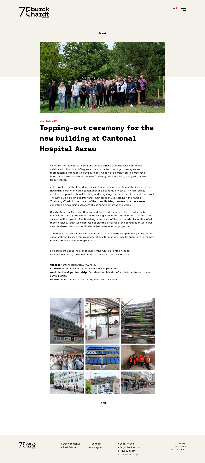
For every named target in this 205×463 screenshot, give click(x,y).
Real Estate (69, 447)
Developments (71, 443)
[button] (174, 8)
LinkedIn (96, 443)
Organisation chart (131, 447)
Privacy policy (128, 450)
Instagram (97, 447)
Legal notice (127, 443)
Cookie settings (129, 454)
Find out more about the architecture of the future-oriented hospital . (90, 250)
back (103, 402)
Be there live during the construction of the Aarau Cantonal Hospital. (90, 254)
